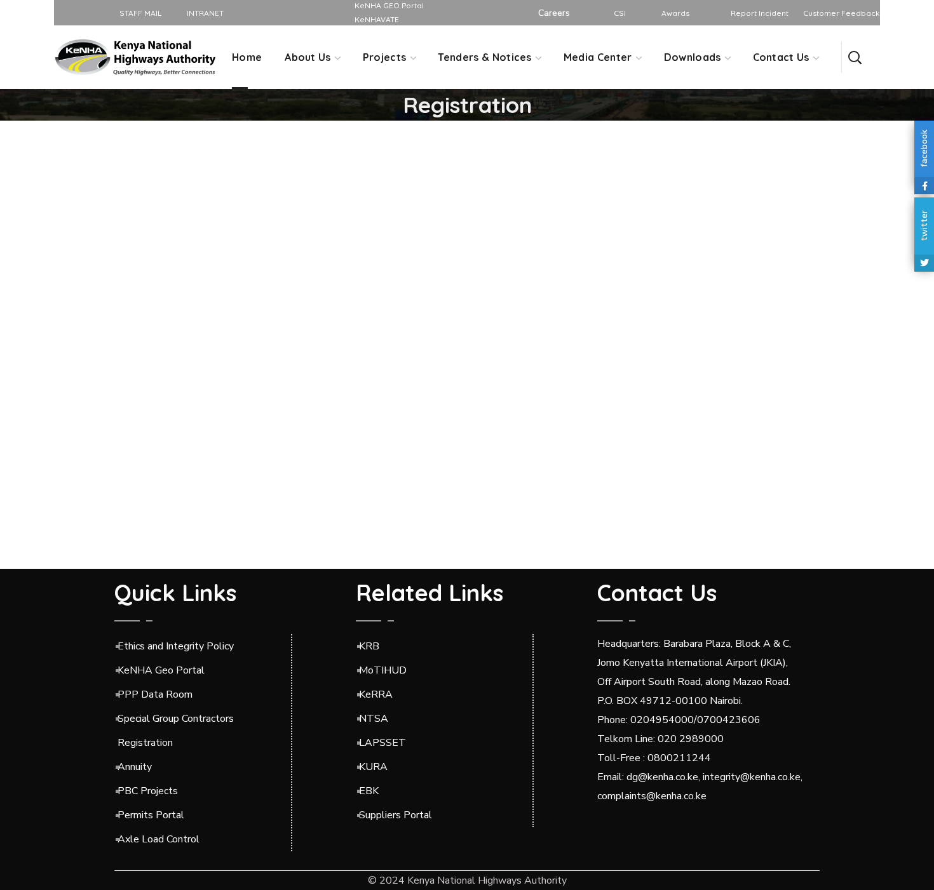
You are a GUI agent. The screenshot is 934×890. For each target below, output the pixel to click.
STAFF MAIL (139, 13)
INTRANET (204, 13)
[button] (854, 57)
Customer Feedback (841, 13)
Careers (554, 13)
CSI (620, 13)
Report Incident (759, 13)
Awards (675, 13)
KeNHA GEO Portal (389, 5)
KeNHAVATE (377, 19)
